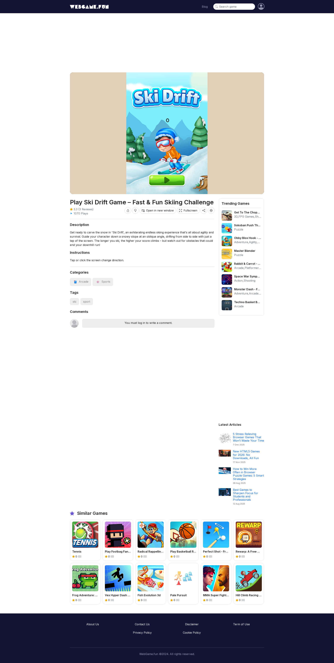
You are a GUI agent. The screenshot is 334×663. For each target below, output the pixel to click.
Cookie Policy (192, 632)
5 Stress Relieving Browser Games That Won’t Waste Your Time (248, 437)
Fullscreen (190, 210)
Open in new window (160, 210)
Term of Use (241, 624)
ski (74, 301)
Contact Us (142, 624)
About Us (92, 624)
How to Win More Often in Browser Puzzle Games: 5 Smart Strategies (248, 474)
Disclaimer (192, 624)
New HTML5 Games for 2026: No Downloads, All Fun (246, 455)
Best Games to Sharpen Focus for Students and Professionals (245, 495)
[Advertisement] (167, 42)
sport (86, 301)
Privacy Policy (142, 632)
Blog (205, 6)
